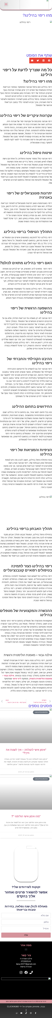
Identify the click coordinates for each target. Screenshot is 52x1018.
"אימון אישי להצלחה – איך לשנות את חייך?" (26, 751)
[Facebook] (26, 972)
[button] (6, 4)
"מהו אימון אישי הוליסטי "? (26, 816)
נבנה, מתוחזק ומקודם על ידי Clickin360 (26, 1006)
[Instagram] (20, 972)
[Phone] (31, 972)
